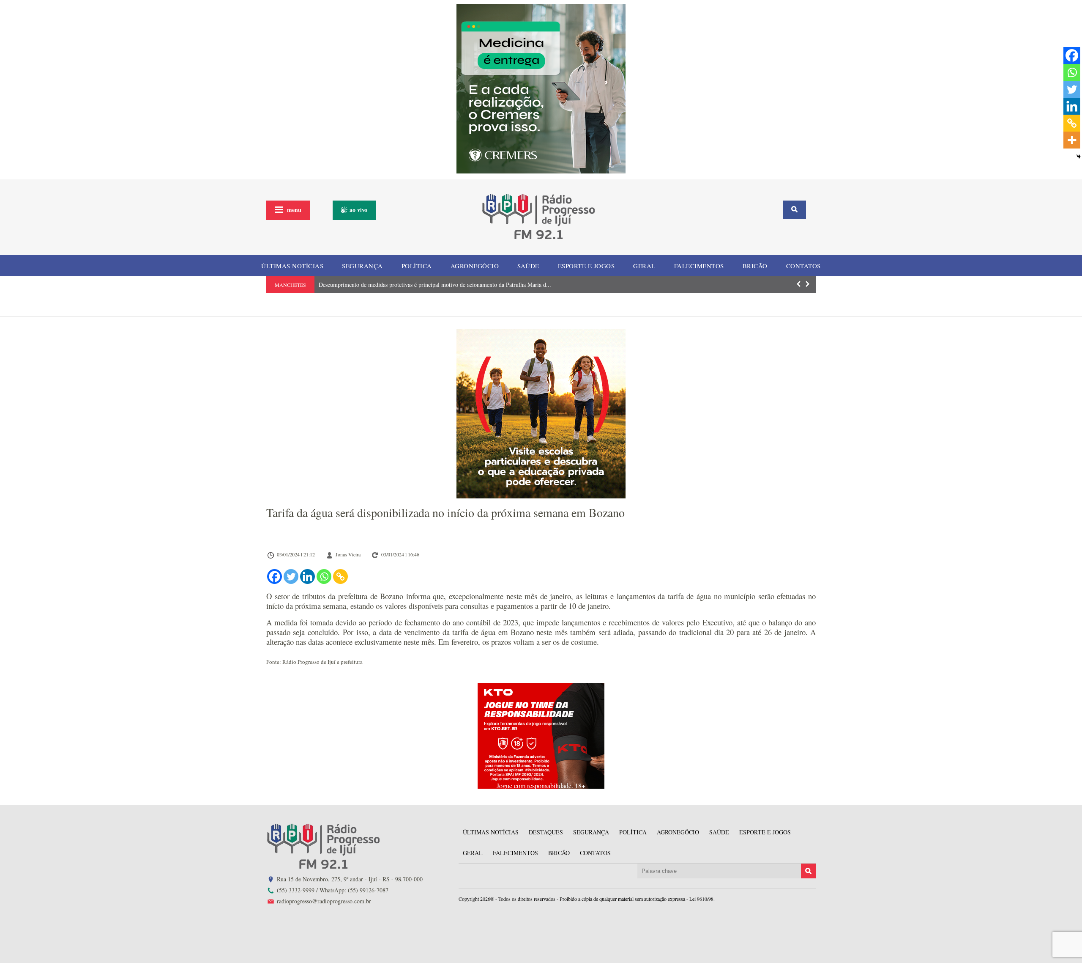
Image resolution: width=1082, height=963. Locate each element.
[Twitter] (291, 576)
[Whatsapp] (324, 576)
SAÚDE (528, 265)
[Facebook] (274, 576)
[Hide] (1078, 156)
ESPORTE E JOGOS (586, 265)
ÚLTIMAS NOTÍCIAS (292, 265)
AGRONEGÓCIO (475, 265)
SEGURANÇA (362, 265)
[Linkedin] (307, 576)
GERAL (644, 265)
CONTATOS (803, 265)
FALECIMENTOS (699, 265)
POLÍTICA (417, 265)
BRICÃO (755, 265)
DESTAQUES (546, 832)
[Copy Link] (340, 576)
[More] (1071, 140)
